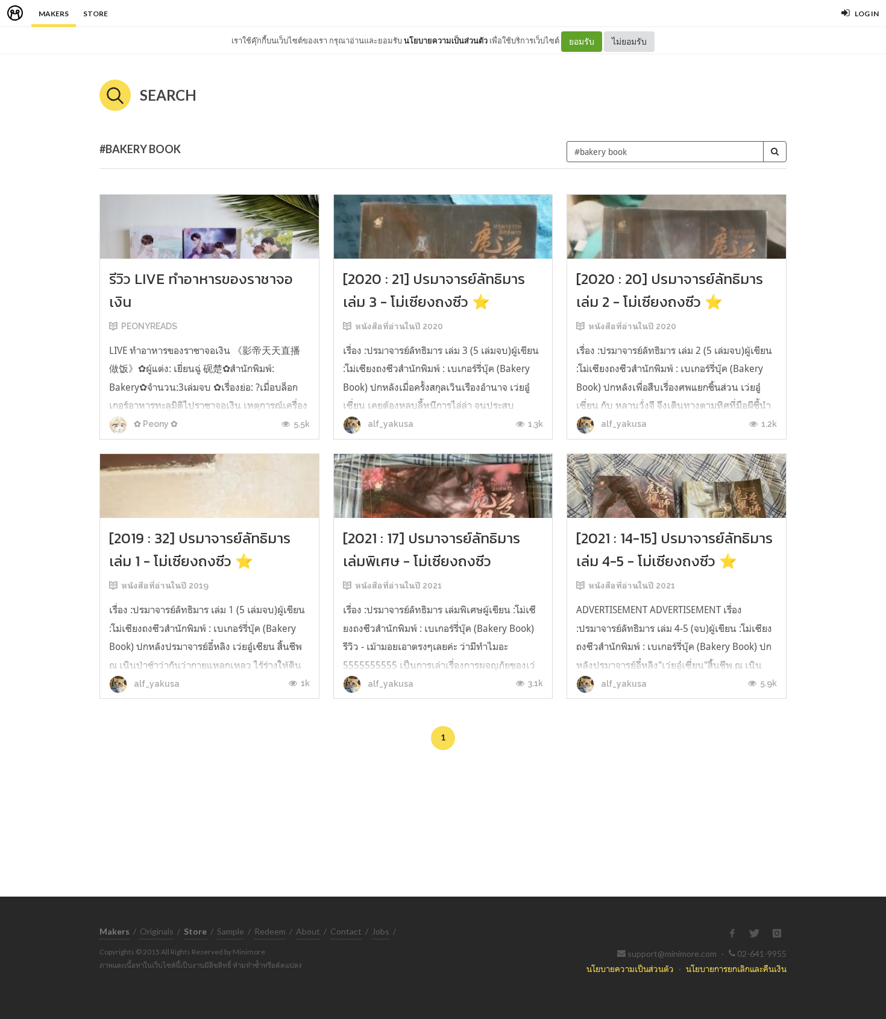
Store (95, 13)
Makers (54, 13)
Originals (157, 931)
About (308, 931)
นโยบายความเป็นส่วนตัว (446, 40)
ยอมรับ (581, 41)
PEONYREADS (149, 326)
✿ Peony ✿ (155, 424)
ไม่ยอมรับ (629, 41)
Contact (346, 931)
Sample (230, 931)
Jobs (380, 931)
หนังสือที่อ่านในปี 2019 (165, 585)
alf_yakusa (389, 424)
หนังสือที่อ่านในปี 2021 (398, 585)
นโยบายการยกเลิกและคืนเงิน (736, 969)
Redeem (270, 931)
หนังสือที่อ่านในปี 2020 (399, 326)
